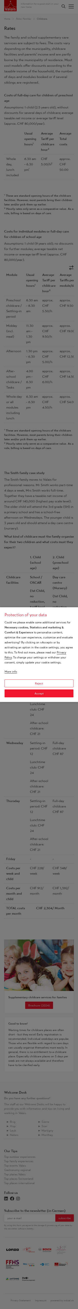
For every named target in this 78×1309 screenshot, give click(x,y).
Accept (39, 693)
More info (11, 671)
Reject (39, 683)
